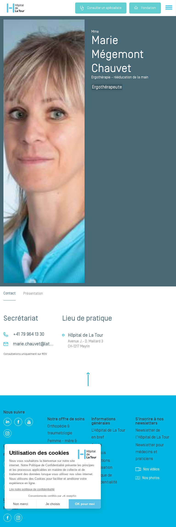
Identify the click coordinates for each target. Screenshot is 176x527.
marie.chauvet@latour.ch (37, 344)
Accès (96, 445)
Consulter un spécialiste (104, 8)
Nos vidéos (151, 469)
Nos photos (151, 478)
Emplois (98, 452)
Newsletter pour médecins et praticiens (149, 452)
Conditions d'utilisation (101, 464)
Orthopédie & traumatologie (59, 429)
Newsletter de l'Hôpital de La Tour (152, 434)
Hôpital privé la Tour (15, 8)
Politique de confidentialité (104, 479)
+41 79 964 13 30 (28, 334)
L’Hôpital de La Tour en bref (108, 434)
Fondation (148, 8)
